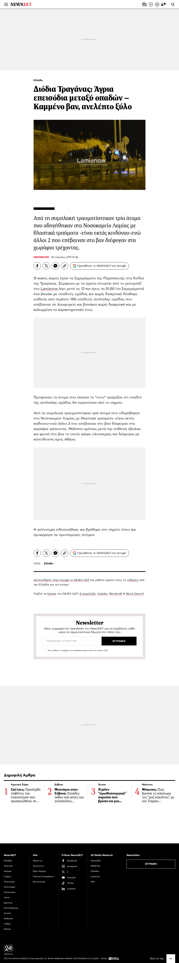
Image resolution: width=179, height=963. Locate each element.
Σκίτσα (7, 913)
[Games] (163, 4)
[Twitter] (46, 266)
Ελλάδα (38, 80)
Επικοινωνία (39, 882)
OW (93, 882)
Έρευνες (8, 903)
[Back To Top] (170, 958)
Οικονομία (9, 882)
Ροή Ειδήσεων (11, 908)
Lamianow (50, 289)
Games (51, 593)
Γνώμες (7, 876)
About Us (38, 861)
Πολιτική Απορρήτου (43, 876)
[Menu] (6, 4)
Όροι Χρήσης (39, 871)
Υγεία (6, 897)
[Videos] (151, 4)
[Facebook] (37, 266)
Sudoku (103, 593)
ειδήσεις (132, 580)
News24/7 (96, 861)
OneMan (95, 871)
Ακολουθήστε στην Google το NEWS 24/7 (61, 580)
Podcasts (8, 918)
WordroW (115, 593)
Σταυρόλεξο (88, 593)
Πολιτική (8, 866)
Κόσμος (8, 871)
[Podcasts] (157, 4)
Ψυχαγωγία (9, 892)
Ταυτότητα (38, 866)
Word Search (134, 593)
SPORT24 (95, 866)
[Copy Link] (64, 266)
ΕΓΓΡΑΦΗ (151, 864)
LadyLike (95, 876)
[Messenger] (55, 266)
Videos (7, 924)
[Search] (173, 4)
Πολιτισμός (9, 887)
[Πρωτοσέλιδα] (144, 4)
